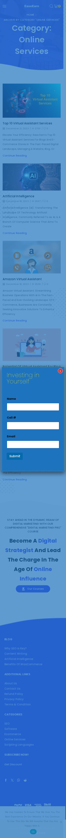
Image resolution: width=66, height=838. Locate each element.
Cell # (11, 417)
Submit (14, 456)
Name (12, 398)
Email (12, 436)
